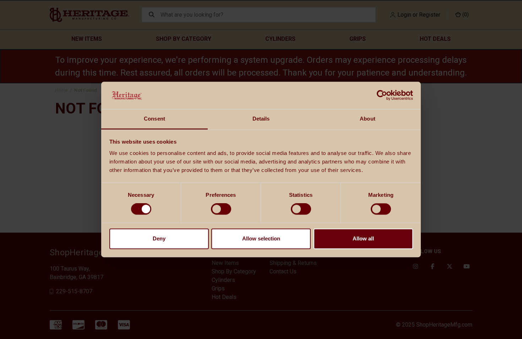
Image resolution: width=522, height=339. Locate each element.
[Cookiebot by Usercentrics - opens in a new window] (382, 95)
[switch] (221, 209)
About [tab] (367, 119)
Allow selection (261, 238)
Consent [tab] (154, 119)
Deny (159, 238)
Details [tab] (261, 119)
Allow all (363, 238)
